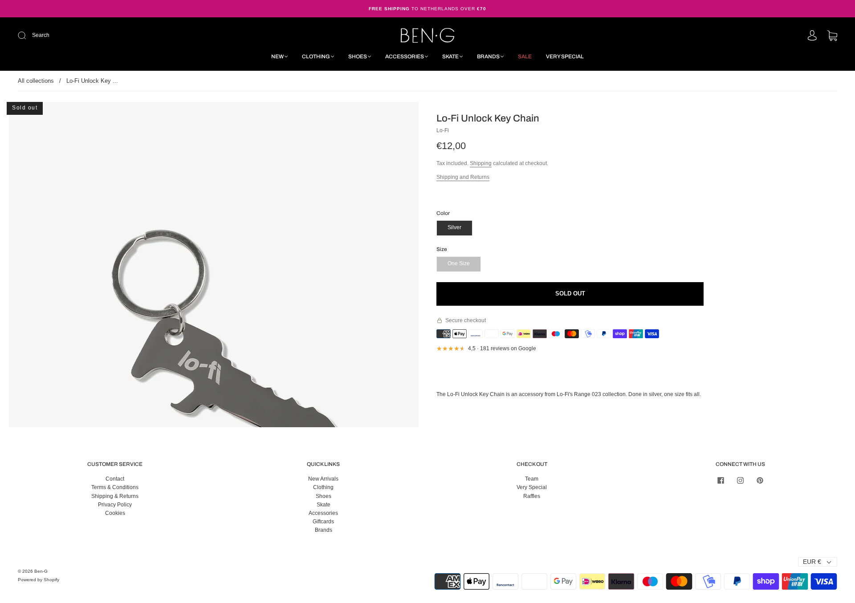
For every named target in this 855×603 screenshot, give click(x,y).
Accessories (404, 56)
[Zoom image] (214, 342)
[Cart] (832, 36)
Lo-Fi (442, 130)
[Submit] (82, 35)
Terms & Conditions (114, 487)
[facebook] (720, 480)
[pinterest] (760, 480)
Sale (525, 56)
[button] (50, 342)
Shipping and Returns (462, 177)
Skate (450, 56)
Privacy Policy (115, 505)
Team (531, 479)
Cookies (115, 513)
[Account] (812, 36)
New (277, 56)
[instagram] (740, 480)
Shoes (357, 56)
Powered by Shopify (38, 579)
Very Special (565, 56)
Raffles (531, 496)
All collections (36, 80)
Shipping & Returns (114, 496)
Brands (488, 56)
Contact (115, 479)
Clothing (316, 56)
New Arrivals (323, 479)
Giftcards (323, 521)
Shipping (481, 163)
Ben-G (41, 571)
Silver (454, 227)
